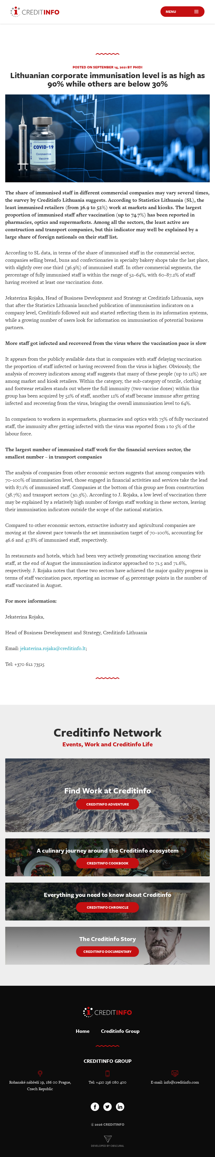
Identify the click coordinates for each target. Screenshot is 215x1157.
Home (82, 1030)
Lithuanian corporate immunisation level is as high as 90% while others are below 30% (107, 79)
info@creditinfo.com (181, 1082)
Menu (171, 11)
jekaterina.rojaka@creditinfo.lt (53, 648)
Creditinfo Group (120, 1030)
